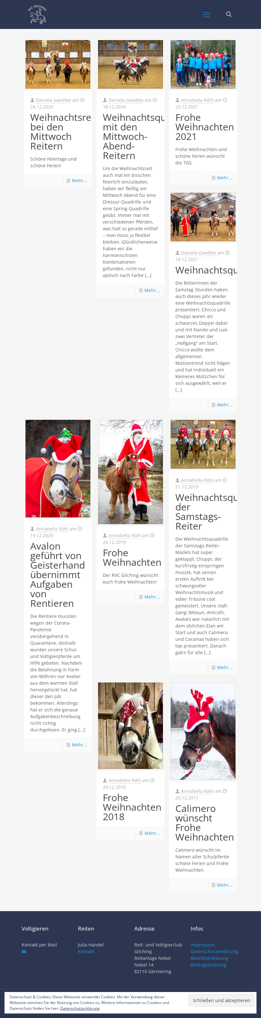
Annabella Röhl (197, 100)
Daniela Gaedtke (53, 100)
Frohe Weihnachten (132, 557)
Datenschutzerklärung (214, 951)
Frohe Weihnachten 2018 (132, 807)
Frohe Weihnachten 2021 (204, 127)
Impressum (203, 945)
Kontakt (86, 951)
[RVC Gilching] (37, 14)
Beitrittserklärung (209, 958)
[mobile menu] (206, 14)
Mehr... (79, 180)
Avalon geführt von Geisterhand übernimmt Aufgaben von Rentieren (57, 574)
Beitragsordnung (209, 965)
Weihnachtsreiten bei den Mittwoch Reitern (69, 131)
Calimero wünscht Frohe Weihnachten (204, 822)
